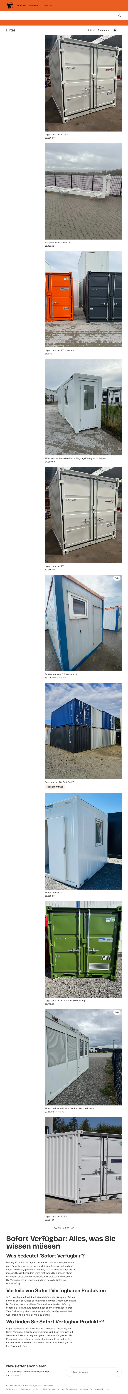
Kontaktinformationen (67, 1389)
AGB (45, 1389)
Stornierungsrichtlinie (99, 1389)
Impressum (83, 1389)
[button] (104, 30)
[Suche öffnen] (119, 15)
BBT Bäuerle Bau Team (23, 1385)
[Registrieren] (117, 1372)
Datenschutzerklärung (31, 1389)
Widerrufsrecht (13, 1389)
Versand (52, 1389)
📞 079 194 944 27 (64, 1227)
